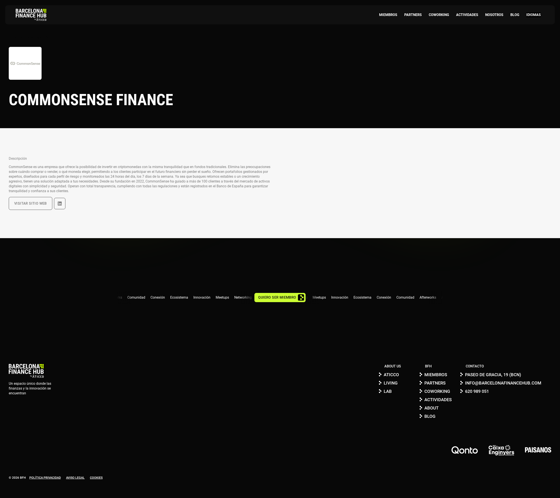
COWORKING (439, 15)
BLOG (514, 15)
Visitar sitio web (30, 203)
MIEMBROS (388, 15)
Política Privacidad (45, 477)
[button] (533, 15)
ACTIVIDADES (467, 15)
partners (413, 15)
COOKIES (96, 477)
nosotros (494, 15)
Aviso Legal (75, 477)
